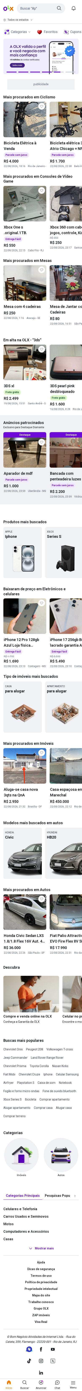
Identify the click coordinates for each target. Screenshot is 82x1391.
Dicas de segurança (41, 1269)
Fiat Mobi (9, 1074)
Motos (8, 1224)
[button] (41, 8)
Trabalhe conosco (41, 1302)
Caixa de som (47, 1082)
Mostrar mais (44, 1248)
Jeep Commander (15, 1057)
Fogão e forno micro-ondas (21, 1091)
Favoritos (51, 32)
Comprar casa (43, 1107)
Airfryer (8, 1082)
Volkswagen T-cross (59, 1049)
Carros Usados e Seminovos (26, 1216)
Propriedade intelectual (41, 1289)
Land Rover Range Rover (47, 1057)
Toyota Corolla (39, 1066)
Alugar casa (64, 1107)
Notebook (65, 1082)
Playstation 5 (25, 1082)
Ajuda (41, 1262)
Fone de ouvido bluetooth (59, 1091)
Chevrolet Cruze (29, 1074)
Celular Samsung (67, 1074)
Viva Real (41, 1322)
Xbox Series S (12, 1099)
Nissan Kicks (60, 1066)
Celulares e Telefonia (20, 1209)
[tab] (22, 1196)
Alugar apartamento (16, 1107)
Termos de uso (41, 1275)
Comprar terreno (14, 1116)
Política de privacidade (41, 1282)
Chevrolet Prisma (14, 1066)
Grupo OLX (41, 1308)
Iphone (48, 1074)
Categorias (19, 32)
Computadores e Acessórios (26, 1232)
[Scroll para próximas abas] (75, 1196)
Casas (8, 1239)
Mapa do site (41, 1295)
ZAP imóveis (41, 1315)
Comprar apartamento (55, 1099)
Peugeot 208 (34, 1049)
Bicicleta (30, 1099)
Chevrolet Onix (13, 1049)
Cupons (75, 32)
